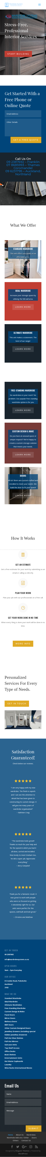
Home (10, 1135)
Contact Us (26, 1140)
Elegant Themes (22, 1151)
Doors (34, 1138)
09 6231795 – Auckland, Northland (23, 172)
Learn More (23, 265)
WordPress (23, 1153)
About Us (19, 1135)
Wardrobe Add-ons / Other (18, 1138)
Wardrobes (31, 1135)
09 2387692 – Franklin (23, 162)
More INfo (23, 644)
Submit (34, 1128)
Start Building (18, 54)
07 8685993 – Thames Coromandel (23, 166)
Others (15, 1140)
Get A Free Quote (25, 140)
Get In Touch (16, 703)
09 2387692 (9, 954)
